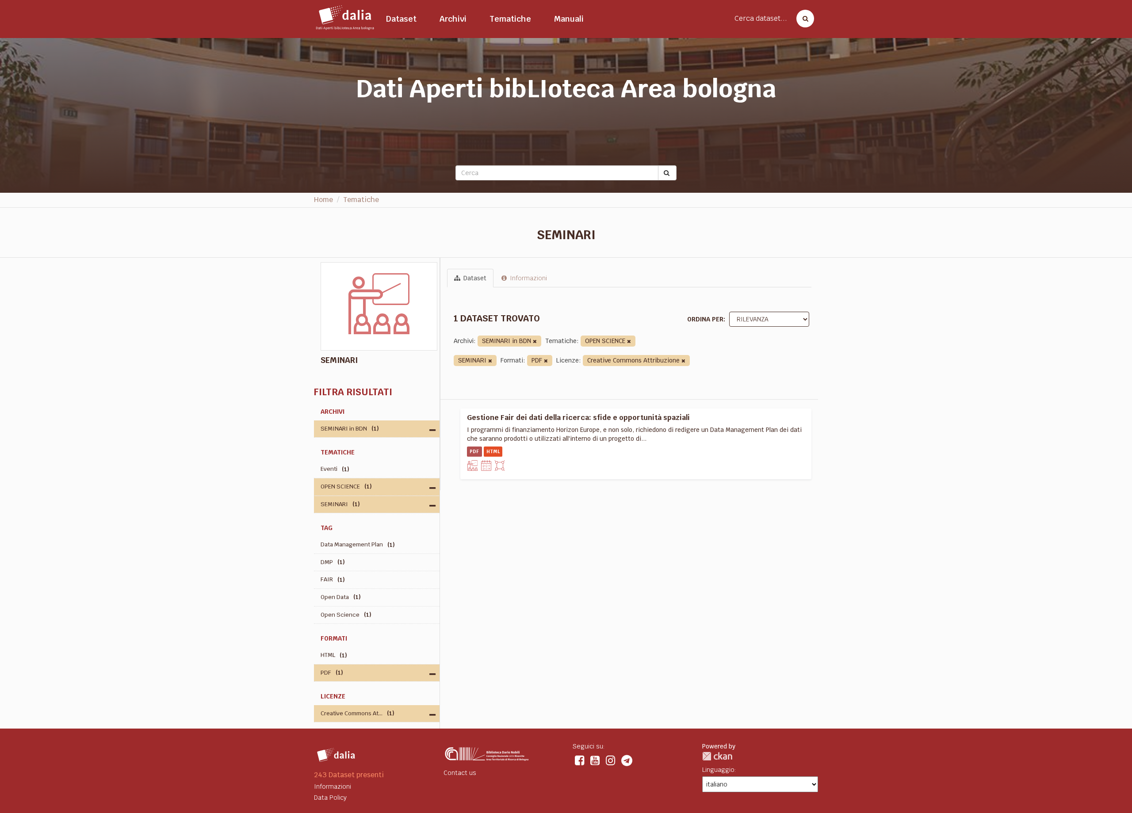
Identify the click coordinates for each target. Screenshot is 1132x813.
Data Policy (330, 797)
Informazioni (527, 278)
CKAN (717, 756)
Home (323, 200)
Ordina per (705, 319)
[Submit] (667, 172)
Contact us (460, 772)
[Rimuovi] (535, 341)
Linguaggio (718, 769)
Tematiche (510, 19)
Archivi (453, 19)
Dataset (401, 19)
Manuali (569, 19)
